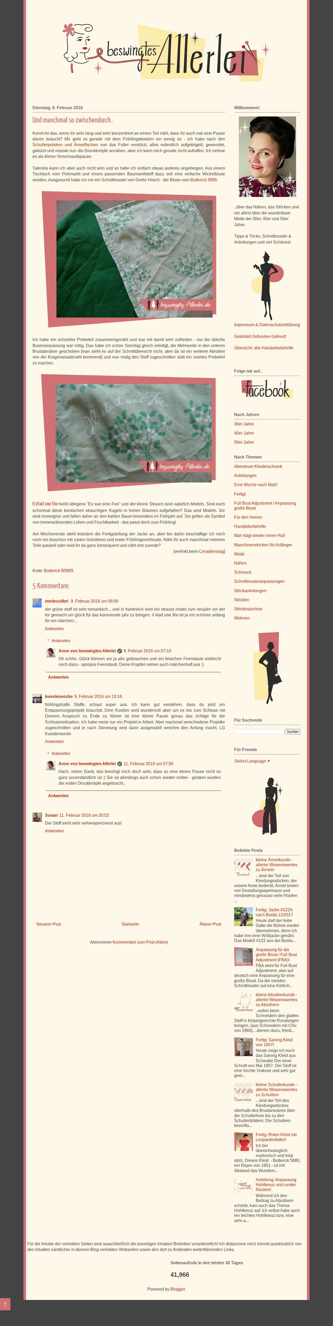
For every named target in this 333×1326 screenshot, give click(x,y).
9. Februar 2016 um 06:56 (94, 601)
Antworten (54, 629)
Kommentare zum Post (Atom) (140, 942)
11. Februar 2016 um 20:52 (84, 815)
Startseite (130, 924)
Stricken (241, 600)
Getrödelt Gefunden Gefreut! (260, 336)
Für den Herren (248, 517)
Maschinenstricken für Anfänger (263, 545)
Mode (239, 554)
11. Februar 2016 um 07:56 (148, 763)
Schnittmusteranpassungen (259, 581)
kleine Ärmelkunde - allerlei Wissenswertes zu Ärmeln (276, 865)
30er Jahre (244, 424)
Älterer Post (210, 924)
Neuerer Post (48, 924)
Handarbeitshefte (250, 526)
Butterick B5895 (58, 570)
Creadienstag (211, 551)
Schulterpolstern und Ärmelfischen (65, 144)
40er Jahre (244, 433)
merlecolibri (57, 601)
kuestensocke (59, 696)
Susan (51, 815)
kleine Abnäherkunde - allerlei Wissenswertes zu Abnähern (276, 1000)
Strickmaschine (248, 609)
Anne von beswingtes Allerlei (87, 651)
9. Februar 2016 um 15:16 (98, 696)
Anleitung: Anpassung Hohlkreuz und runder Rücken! (276, 1185)
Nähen (240, 563)
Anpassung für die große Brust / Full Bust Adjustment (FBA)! (276, 954)
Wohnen (242, 618)
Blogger (177, 1289)
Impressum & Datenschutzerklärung (267, 325)
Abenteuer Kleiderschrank (258, 466)
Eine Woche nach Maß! (255, 484)
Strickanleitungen (250, 590)
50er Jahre (244, 442)
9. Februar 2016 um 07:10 (147, 651)
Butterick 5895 (203, 180)
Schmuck (242, 572)
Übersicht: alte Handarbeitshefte (263, 348)
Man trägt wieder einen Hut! (259, 535)
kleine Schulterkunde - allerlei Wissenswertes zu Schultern (276, 1089)
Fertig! (240, 494)
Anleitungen (245, 475)
